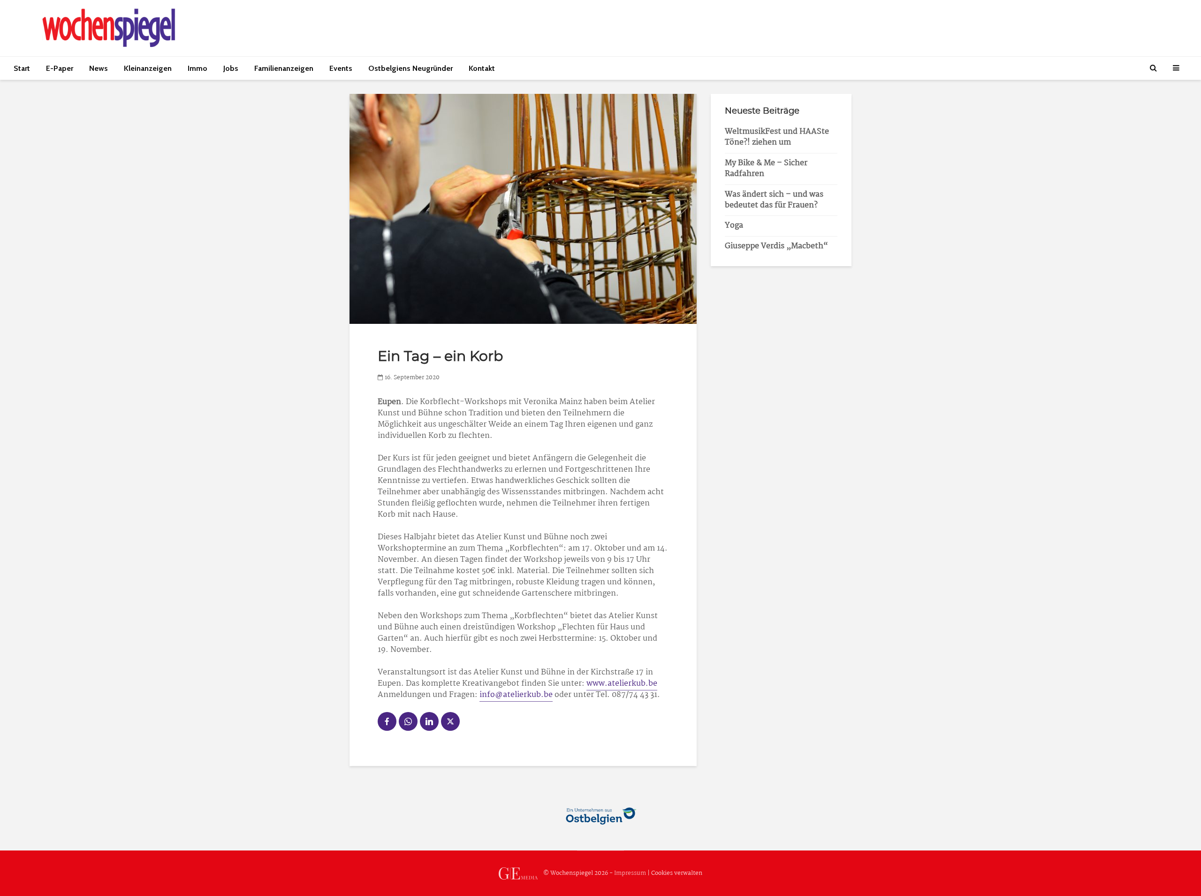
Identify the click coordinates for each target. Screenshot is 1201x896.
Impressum (630, 873)
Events (340, 68)
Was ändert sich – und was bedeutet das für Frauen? (774, 200)
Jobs (230, 68)
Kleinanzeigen (148, 68)
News (98, 68)
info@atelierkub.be (516, 695)
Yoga (734, 225)
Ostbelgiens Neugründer (410, 68)
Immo (197, 68)
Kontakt (482, 68)
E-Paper (59, 68)
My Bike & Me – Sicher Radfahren (766, 168)
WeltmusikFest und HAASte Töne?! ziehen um (777, 137)
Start (22, 68)
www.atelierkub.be (621, 683)
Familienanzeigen (283, 68)
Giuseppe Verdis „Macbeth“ (776, 246)
